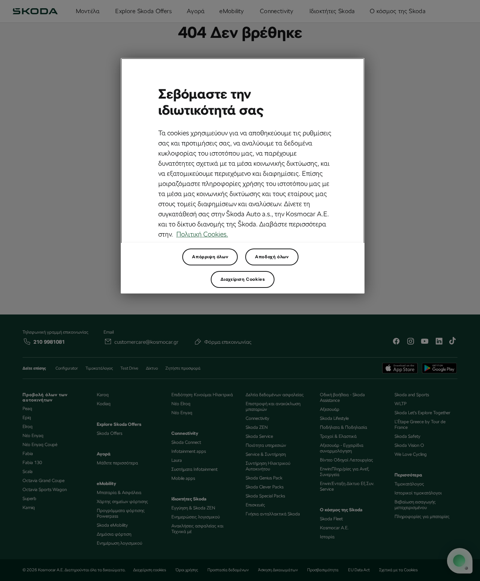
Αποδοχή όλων (271, 256)
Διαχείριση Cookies (242, 279)
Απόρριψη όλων (210, 256)
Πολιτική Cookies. (202, 234)
